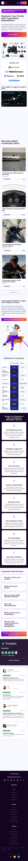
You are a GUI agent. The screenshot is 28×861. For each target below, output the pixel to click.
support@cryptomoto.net (14, 777)
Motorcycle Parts (5, 176)
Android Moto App (14, 821)
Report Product (14, 799)
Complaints (14, 797)
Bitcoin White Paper (14, 838)
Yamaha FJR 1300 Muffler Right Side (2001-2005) (12, 173)
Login (22, 2)
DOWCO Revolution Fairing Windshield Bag (13, 209)
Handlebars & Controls (6, 247)
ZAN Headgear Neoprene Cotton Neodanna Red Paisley (11, 281)
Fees (14, 807)
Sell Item (14, 814)
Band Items (14, 840)
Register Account (14, 809)
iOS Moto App (14, 819)
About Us (14, 790)
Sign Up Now (13, 34)
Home (14, 787)
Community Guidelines (14, 843)
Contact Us (14, 792)
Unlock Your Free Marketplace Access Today (14, 634)
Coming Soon (14, 836)
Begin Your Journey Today (13, 319)
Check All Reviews (14, 660)
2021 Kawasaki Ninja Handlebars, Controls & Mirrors (12, 245)
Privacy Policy (14, 833)
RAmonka (3, 850)
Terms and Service (14, 831)
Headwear (4, 283)
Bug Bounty (14, 794)
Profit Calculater (14, 812)
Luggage (4, 212)
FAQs (14, 829)
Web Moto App (14, 816)
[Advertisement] (14, 122)
